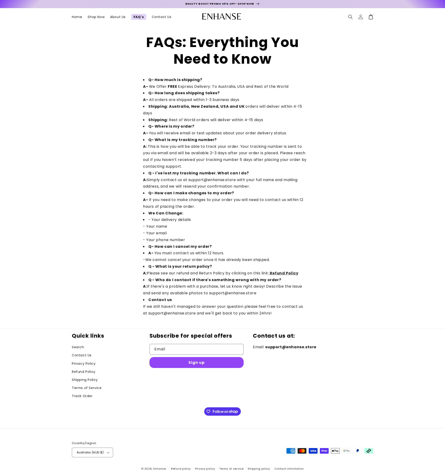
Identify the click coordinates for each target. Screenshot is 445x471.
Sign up (196, 362)
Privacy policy (205, 469)
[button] (350, 17)
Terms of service (231, 469)
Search (78, 347)
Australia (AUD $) (90, 452)
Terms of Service (87, 388)
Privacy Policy (83, 363)
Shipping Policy (85, 379)
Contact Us (82, 355)
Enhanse (159, 469)
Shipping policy (259, 469)
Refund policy (181, 469)
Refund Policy (284, 273)
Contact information (289, 469)
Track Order (82, 396)
